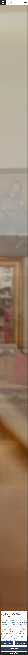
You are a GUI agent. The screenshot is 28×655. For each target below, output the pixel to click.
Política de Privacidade (11, 640)
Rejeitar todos (7, 643)
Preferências (14, 648)
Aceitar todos (21, 643)
